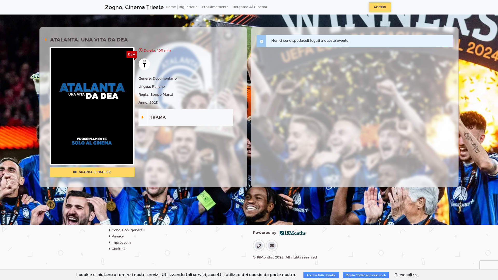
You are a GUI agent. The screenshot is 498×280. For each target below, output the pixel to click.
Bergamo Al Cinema (250, 7)
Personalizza (407, 275)
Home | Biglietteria (182, 7)
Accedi (380, 7)
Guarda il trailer (94, 172)
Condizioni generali (127, 230)
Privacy (117, 236)
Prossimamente (215, 7)
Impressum (120, 243)
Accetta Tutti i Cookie (321, 275)
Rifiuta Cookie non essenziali (366, 275)
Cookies (117, 249)
